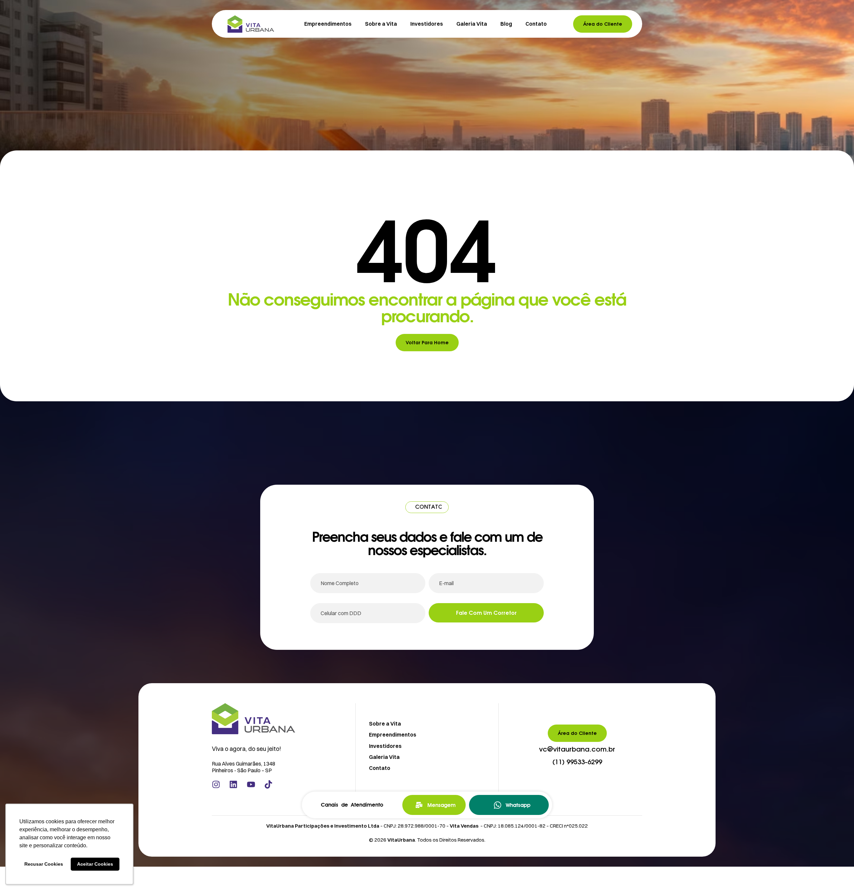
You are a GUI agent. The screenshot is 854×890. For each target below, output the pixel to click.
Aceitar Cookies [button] (95, 864)
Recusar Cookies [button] (43, 864)
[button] (577, 750)
